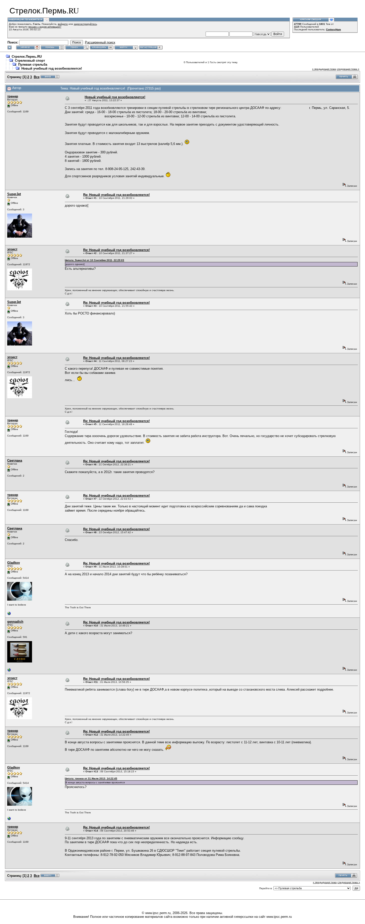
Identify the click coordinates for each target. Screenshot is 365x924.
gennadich (15, 621)
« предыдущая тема (324, 69)
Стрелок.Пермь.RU (27, 56)
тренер (12, 96)
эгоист (12, 249)
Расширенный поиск (100, 42)
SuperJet (14, 194)
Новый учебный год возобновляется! (51, 68)
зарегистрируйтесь (85, 24)
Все (36, 77)
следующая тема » (348, 69)
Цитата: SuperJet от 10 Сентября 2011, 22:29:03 (94, 260)
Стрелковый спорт (30, 60)
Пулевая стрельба (32, 64)
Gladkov (13, 563)
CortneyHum (333, 29)
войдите (63, 24)
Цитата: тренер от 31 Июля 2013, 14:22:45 (91, 778)
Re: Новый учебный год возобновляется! (116, 195)
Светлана (14, 460)
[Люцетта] (9, 614)
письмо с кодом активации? (44, 26)
